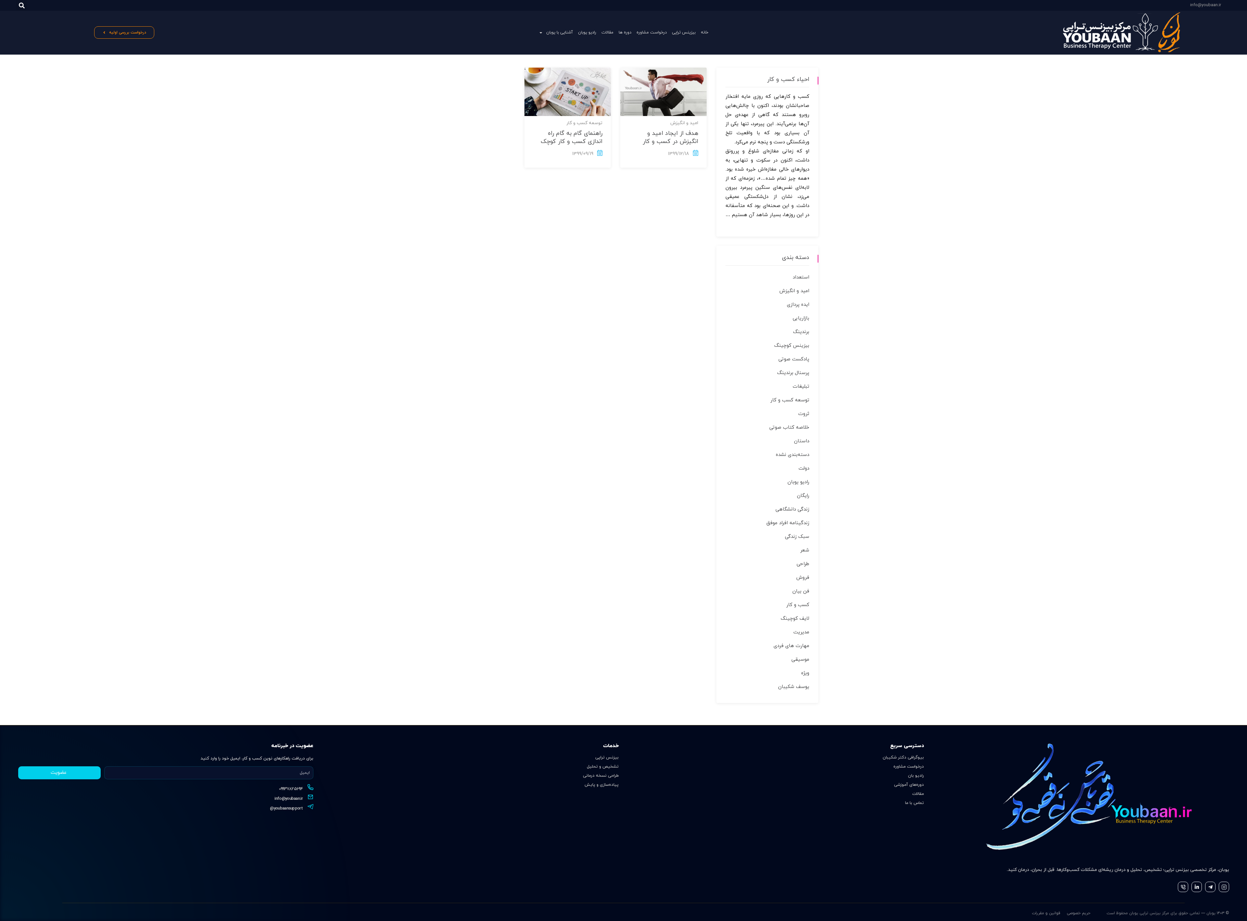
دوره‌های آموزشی (909, 785)
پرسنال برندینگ (793, 373)
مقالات (607, 32)
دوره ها (625, 32)
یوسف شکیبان (793, 686)
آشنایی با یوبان (559, 32)
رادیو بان (916, 776)
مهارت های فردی (791, 645)
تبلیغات (801, 386)
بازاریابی (801, 318)
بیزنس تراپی (607, 757)
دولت (804, 468)
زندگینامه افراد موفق (787, 523)
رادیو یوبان (587, 32)
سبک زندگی (797, 536)
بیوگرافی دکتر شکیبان (903, 757)
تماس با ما (914, 803)
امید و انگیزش (684, 123)
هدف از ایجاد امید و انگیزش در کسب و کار (670, 137)
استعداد (801, 277)
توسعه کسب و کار (584, 123)
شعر (804, 550)
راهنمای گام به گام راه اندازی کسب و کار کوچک (571, 137)
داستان (801, 441)
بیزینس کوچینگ (791, 345)
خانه (704, 32)
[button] (21, 5)
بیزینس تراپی (684, 32)
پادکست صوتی (793, 359)
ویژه (805, 673)
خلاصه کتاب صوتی (789, 427)
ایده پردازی (798, 304)
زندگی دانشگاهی (792, 509)
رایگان (803, 495)
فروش (802, 577)
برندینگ (801, 332)
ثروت (803, 413)
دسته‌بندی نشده (792, 454)
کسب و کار (797, 605)
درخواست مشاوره (651, 32)
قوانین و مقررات (1046, 913)
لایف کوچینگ (795, 618)
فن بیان (800, 591)
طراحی (803, 564)
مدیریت (801, 632)
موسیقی (800, 659)
